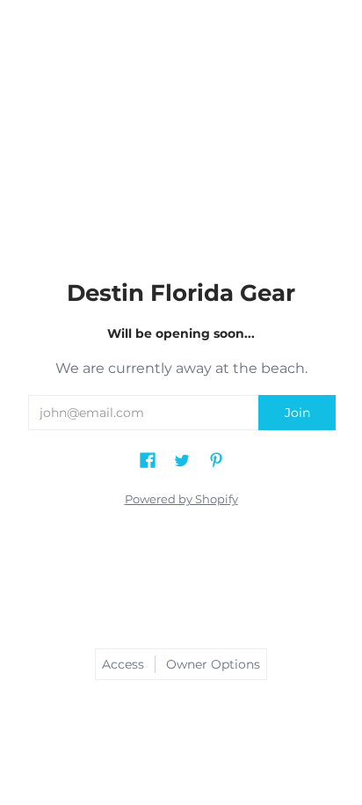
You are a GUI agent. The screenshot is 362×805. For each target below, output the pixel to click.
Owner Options (213, 664)
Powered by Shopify (181, 499)
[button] (148, 452)
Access (123, 664)
